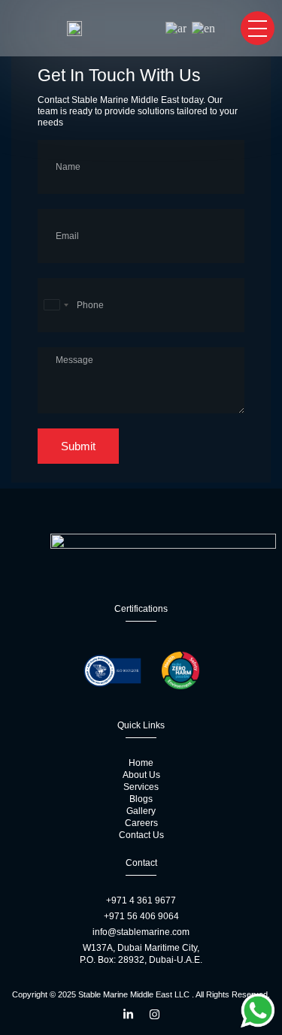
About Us (141, 775)
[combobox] (55, 305)
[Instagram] (154, 1014)
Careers (141, 823)
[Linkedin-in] (128, 1014)
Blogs (141, 799)
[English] (204, 28)
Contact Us (141, 835)
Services (141, 787)
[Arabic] (176, 28)
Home (141, 763)
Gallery (141, 811)
